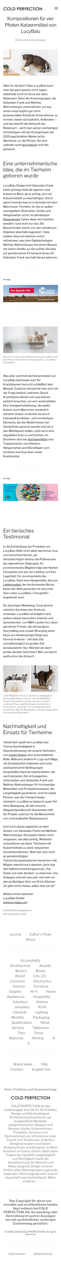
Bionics (21, 971)
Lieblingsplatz (12, 584)
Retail (45, 1022)
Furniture (41, 986)
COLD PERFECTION (25, 1106)
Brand (20, 976)
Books (41, 971)
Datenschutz (43, 1254)
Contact (16, 1069)
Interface (20, 1002)
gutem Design (18, 755)
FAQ (44, 1064)
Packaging (41, 1017)
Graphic (15, 991)
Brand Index (22, 1064)
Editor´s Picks (40, 934)
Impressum (17, 1254)
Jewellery (22, 1007)
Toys (21, 1033)
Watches (16, 1038)
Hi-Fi (34, 991)
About (30, 939)
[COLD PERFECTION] (22, 9)
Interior (42, 1002)
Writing (38, 1038)
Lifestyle (20, 1012)
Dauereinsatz (11, 219)
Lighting (41, 1012)
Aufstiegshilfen (38, 439)
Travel (38, 1033)
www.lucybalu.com (15, 902)
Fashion (19, 986)
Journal (15, 934)
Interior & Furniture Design (30, 40)
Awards (45, 966)
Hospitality (41, 997)
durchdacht (29, 145)
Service (18, 1028)
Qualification (22, 1022)
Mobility (17, 1017)
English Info (41, 1069)
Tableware (41, 1028)
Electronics (42, 981)
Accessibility (30, 960)
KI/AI (42, 1007)
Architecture (20, 966)
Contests (17, 981)
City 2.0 (39, 976)
